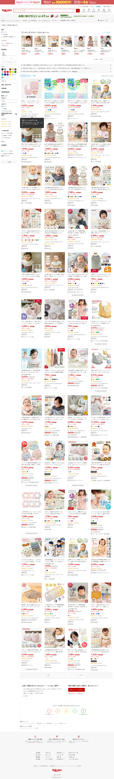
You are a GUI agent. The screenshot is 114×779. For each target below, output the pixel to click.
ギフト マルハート (50, 118)
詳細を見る (74, 71)
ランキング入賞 (96, 157)
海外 (6, 95)
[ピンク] (2, 72)
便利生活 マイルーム (28, 665)
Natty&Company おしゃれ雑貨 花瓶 (77, 437)
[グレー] (5, 69)
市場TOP (3, 20)
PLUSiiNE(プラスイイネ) (52, 482)
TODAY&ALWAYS (27, 161)
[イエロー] (13, 72)
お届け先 (3, 98)
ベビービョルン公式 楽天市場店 (100, 341)
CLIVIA (94, 292)
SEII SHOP (25, 248)
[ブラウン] (10, 69)
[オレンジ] (10, 72)
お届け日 (3, 104)
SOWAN (71, 248)
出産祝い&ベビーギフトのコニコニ (77, 157)
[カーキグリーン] (15, 69)
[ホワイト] (8, 69)
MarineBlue (49, 161)
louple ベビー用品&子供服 (52, 435)
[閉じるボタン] (110, 65)
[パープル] (8, 74)
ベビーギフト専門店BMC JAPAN (31, 482)
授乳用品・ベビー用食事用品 (30, 20)
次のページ (82, 675)
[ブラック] (2, 69)
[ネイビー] (5, 74)
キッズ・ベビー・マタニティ (14, 20)
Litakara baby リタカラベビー (76, 292)
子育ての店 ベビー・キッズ (75, 480)
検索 (10, 62)
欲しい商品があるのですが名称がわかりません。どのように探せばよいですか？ (43, 689)
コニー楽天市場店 (96, 161)
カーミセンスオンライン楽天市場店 (101, 534)
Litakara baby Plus (27, 622)
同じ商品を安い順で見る (78, 295)
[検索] (78, 10)
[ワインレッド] (5, 72)
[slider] (1, 55)
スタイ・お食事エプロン (44, 20)
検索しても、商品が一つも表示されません (34, 693)
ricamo (47, 622)
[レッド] (8, 72)
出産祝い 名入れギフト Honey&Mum (101, 480)
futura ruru (48, 248)
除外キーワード (5, 155)
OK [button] (41, 123)
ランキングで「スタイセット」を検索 (29, 728)
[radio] (2, 32)
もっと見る (25, 696)
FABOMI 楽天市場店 (74, 385)
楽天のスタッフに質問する (76, 689)
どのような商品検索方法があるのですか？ (34, 691)
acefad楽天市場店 (96, 116)
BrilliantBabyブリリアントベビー (100, 435)
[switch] (16, 114)
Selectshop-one (27, 432)
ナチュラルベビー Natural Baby (100, 388)
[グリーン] (15, 72)
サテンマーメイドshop (28, 336)
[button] (108, 6)
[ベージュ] (13, 69)
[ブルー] (2, 74)
